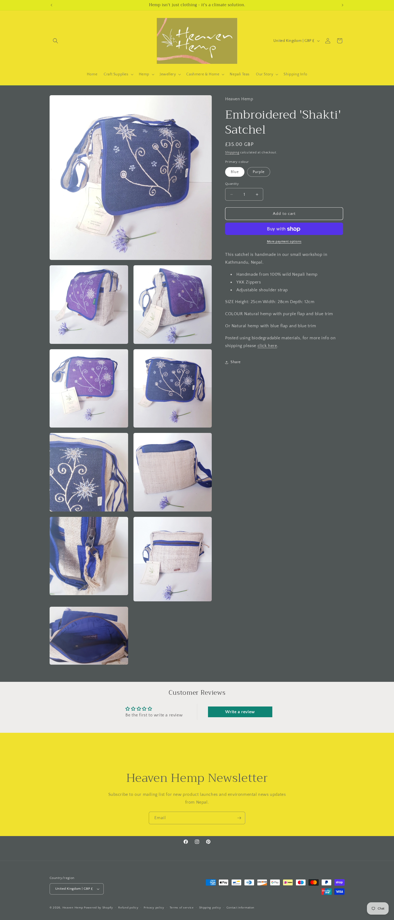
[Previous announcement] (51, 5)
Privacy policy (154, 907)
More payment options (284, 242)
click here (267, 345)
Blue (235, 172)
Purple (259, 172)
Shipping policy (210, 907)
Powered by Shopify (98, 907)
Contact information (240, 907)
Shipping (232, 152)
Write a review (240, 711)
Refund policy (128, 907)
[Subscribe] (239, 818)
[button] (55, 41)
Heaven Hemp (72, 907)
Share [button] (236, 362)
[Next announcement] (342, 5)
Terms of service (182, 907)
